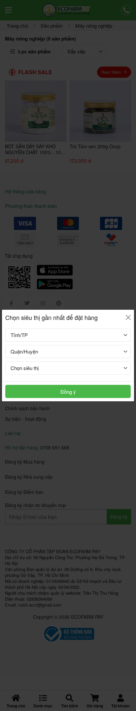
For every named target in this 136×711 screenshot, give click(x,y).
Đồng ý (68, 391)
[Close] (128, 317)
